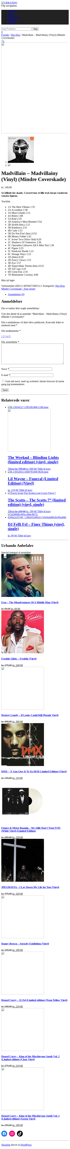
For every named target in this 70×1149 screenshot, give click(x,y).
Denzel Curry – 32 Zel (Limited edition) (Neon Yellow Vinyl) (34, 1000)
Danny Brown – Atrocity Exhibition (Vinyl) (25, 943)
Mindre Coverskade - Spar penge (18, 288)
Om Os (11, 23)
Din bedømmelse (11, 330)
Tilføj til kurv (44, 468)
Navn (5, 369)
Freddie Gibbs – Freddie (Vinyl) (18, 658)
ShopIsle (6, 1144)
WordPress (26, 1144)
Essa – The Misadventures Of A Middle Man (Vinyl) (29, 602)
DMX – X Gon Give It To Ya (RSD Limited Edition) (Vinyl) (34, 771)
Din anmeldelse (10, 342)
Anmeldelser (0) (16, 294)
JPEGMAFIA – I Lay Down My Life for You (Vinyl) (30, 887)
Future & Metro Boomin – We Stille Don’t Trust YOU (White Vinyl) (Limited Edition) (31, 829)
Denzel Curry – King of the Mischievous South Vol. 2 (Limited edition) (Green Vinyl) (30, 1117)
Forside (5, 35)
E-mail (5, 375)
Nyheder (12, 11)
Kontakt (12, 20)
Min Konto (13, 17)
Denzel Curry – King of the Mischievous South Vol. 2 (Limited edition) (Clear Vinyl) (30, 1058)
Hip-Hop (15, 35)
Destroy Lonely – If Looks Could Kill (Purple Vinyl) (29, 715)
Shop (10, 14)
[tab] (38, 294)
